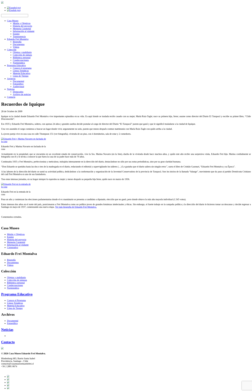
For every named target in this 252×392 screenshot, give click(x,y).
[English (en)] (14, 10)
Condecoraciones (21, 60)
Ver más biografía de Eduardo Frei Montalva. (76, 207)
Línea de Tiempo (20, 76)
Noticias (11, 89)
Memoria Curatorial (22, 28)
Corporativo (12, 247)
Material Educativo (21, 73)
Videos (16, 47)
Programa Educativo (16, 65)
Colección (11, 49)
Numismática (19, 63)
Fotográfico (18, 84)
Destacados (18, 92)
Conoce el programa (22, 68)
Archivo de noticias (22, 94)
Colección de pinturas (17, 280)
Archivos (11, 78)
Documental (18, 81)
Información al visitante (23, 31)
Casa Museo (12, 20)
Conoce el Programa (16, 300)
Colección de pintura (22, 55)
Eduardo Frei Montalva (17, 39)
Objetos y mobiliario (22, 52)
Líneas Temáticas (21, 70)
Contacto (11, 97)
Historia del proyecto (22, 26)
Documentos (18, 44)
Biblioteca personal (21, 57)
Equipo (16, 34)
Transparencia (19, 36)
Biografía (17, 42)
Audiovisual (18, 86)
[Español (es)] (14, 7)
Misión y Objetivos (21, 23)
